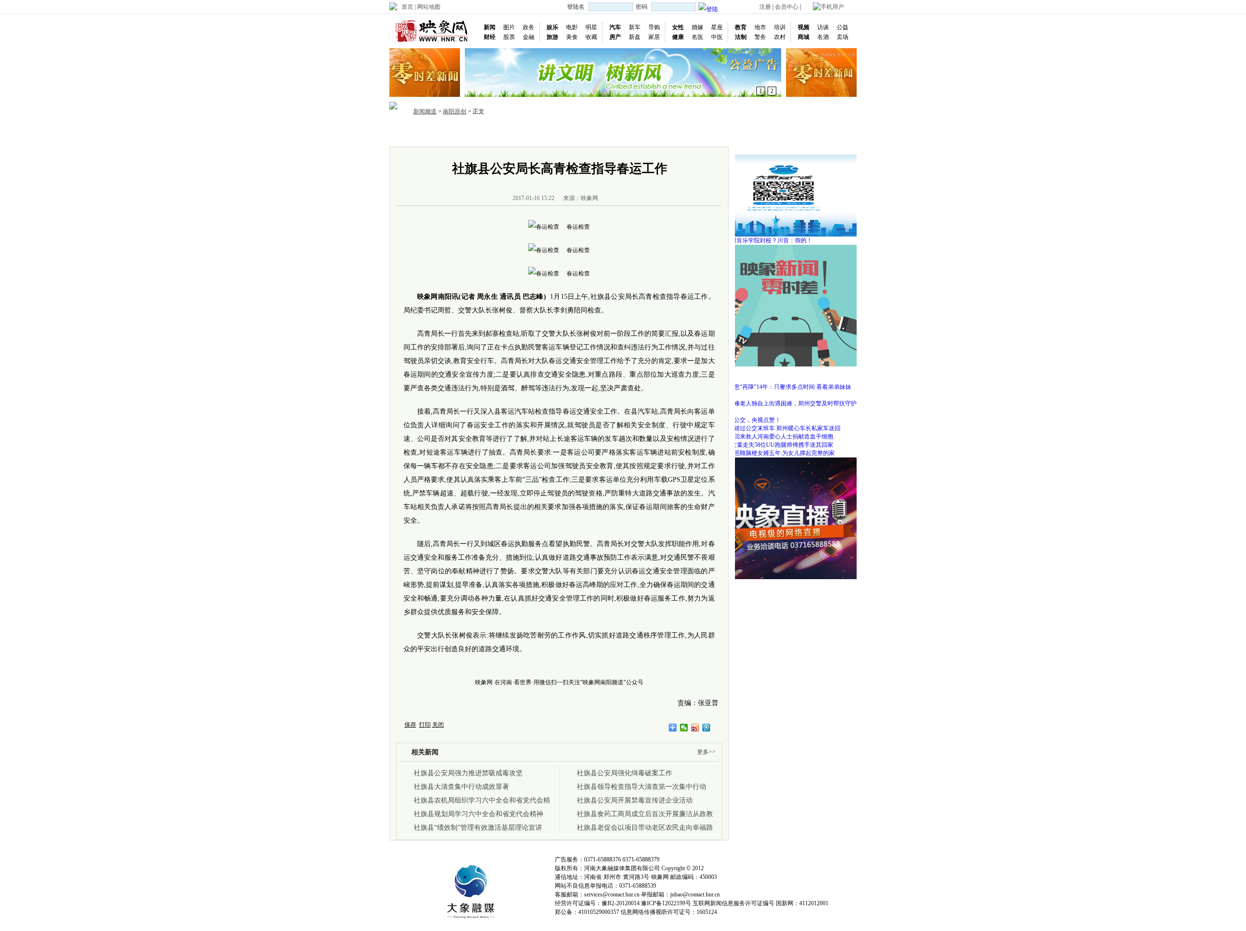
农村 (780, 37)
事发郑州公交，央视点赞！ (746, 420)
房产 (615, 37)
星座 (717, 27)
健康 (678, 37)
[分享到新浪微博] (695, 727)
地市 (760, 27)
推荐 (456, 133)
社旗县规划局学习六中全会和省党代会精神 (478, 814)
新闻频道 (425, 111)
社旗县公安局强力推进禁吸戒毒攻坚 (468, 773)
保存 (410, 724)
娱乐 (552, 27)
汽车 (615, 27)
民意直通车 (724, 133)
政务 (528, 27)
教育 (741, 27)
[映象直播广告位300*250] (784, 460)
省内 (480, 133)
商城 (803, 37)
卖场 (842, 37)
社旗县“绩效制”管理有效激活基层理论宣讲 (478, 827)
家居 (654, 37)
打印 (425, 724)
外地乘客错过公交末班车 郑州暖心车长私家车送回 (776, 428)
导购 (654, 27)
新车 (635, 27)
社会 (597, 133)
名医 (697, 37)
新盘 (635, 37)
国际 (526, 133)
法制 (741, 37)
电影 (572, 27)
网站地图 (428, 6)
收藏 (591, 37)
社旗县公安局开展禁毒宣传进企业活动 (635, 800)
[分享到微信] (684, 727)
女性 (678, 27)
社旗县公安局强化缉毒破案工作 (624, 773)
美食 (572, 37)
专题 (690, 133)
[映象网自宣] (784, 248)
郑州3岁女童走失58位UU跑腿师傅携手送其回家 (772, 444)
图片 (509, 27)
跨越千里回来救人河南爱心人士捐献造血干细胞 (772, 436)
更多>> (706, 751)
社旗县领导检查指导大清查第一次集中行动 (641, 786)
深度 (620, 133)
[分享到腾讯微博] (706, 727)
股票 (509, 37)
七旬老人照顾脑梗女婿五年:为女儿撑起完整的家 (773, 453)
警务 (760, 37)
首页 (407, 6)
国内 (503, 133)
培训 (780, 27)
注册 (765, 6)
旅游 (552, 37)
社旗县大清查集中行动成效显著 (461, 786)
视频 (803, 27)
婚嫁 (697, 27)
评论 (667, 133)
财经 (489, 37)
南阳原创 (454, 111)
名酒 (823, 37)
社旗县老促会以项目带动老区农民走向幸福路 (645, 827)
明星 (591, 27)
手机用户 (832, 6)
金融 (528, 37)
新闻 (489, 27)
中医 (717, 37)
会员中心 (786, 6)
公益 (842, 27)
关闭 (438, 724)
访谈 (823, 27)
